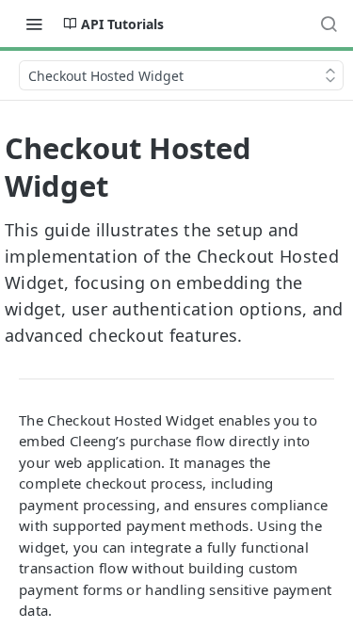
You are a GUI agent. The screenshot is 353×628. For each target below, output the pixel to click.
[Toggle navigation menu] (34, 23)
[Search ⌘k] (328, 23)
